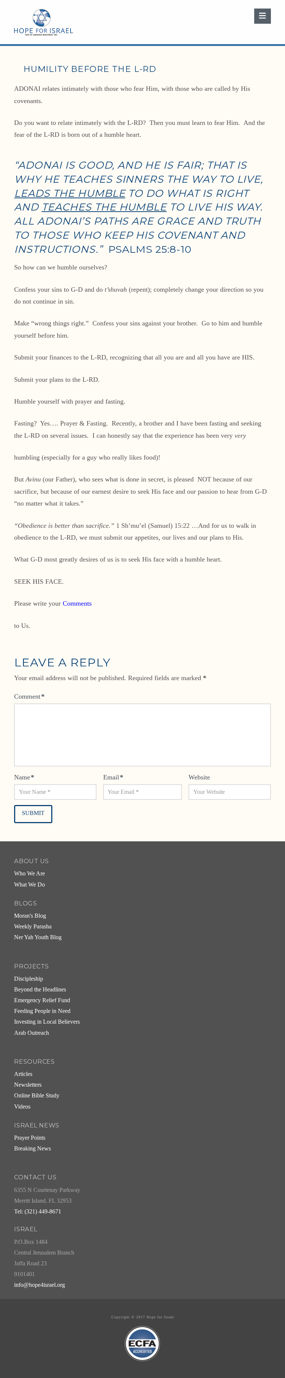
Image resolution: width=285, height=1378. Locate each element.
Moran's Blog (30, 915)
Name (24, 777)
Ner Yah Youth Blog (38, 937)
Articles (23, 1074)
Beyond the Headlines (40, 989)
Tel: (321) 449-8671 (37, 1211)
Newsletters (28, 1084)
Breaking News (32, 1148)
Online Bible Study (36, 1095)
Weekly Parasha (33, 926)
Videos (22, 1106)
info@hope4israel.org (39, 1285)
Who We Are (29, 873)
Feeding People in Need (42, 1011)
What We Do (29, 884)
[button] (262, 16)
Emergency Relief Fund (42, 1000)
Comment (29, 696)
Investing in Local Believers (47, 1021)
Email (113, 777)
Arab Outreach (31, 1033)
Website (199, 777)
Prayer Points (29, 1137)
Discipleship (28, 978)
